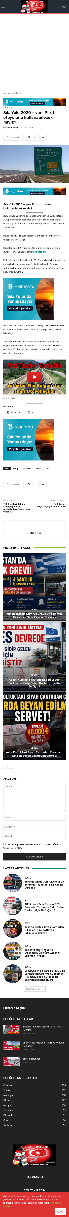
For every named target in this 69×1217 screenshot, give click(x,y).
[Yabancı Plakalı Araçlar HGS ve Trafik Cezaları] (11, 1029)
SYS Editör (12, 128)
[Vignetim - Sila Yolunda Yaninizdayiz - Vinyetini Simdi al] (34, 299)
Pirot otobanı (38, 252)
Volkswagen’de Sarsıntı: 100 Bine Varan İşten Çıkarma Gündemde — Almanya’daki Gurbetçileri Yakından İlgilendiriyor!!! (45, 975)
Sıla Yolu (19, 93)
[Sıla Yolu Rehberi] (11, 1061)
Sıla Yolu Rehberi (32, 1058)
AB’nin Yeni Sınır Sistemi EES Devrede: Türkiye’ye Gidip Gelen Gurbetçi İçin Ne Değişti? (34, 683)
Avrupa (16, 468)
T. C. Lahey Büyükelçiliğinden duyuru (51, 505)
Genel (34, 609)
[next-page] (11, 766)
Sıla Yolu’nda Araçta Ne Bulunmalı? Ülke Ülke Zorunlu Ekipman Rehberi (42, 952)
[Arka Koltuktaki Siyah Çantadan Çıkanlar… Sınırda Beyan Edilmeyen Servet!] (34, 725)
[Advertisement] (34, 51)
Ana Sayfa (8, 93)
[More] (43, 137)
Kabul (60, 1211)
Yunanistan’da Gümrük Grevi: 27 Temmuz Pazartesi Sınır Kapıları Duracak (34, 615)
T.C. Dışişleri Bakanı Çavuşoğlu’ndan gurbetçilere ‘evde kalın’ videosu (16, 508)
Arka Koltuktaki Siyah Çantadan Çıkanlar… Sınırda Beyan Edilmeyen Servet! (34, 754)
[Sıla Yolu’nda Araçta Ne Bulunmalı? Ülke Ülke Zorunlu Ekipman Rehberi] (12, 951)
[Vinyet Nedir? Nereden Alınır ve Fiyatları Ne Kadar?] (11, 1045)
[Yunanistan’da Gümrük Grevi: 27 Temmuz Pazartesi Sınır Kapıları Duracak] (34, 587)
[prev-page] (5, 766)
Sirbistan (27, 468)
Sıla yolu (38, 468)
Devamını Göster (33, 989)
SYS (47, 468)
